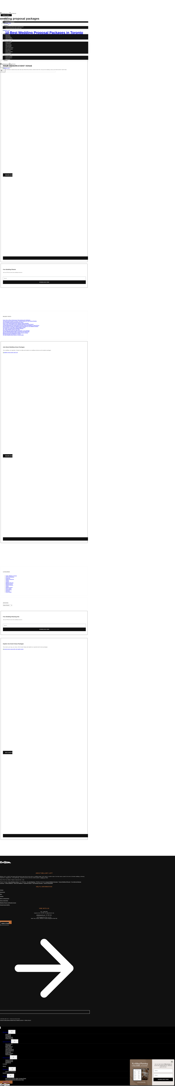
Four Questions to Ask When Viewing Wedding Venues (14, 327)
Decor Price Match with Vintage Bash (14, 26)
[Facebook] (1, 862)
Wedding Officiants (10, 582)
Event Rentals (8, 592)
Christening (8, 46)
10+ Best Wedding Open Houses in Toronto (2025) (13, 334)
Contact (6, 60)
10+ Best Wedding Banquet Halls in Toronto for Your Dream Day (16, 331)
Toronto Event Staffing (5, 904)
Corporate (8, 43)
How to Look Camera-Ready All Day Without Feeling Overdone (16, 323)
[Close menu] (0, 1028)
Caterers (7, 581)
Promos (5, 1076)
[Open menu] (2, 70)
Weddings (7, 34)
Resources (6, 1069)
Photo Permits (9, 38)
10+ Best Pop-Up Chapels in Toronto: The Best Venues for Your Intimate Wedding (20, 321)
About (5, 18)
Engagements (8, 57)
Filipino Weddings (9, 883)
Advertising (2, 892)
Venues (7, 586)
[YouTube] (9, 862)
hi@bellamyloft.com (40, 915)
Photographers (9, 589)
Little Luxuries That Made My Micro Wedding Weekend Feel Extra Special (18, 324)
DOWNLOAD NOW (44, 282)
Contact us (42, 877)
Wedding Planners (9, 585)
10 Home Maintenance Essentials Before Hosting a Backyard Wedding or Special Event (21, 325)
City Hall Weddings (31, 881)
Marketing (8, 590)
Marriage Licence (9, 583)
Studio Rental (8, 56)
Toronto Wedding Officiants (64, 881)
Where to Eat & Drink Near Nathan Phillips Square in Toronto (15, 332)
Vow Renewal (8, 37)
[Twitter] (3, 862)
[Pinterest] (7, 862)
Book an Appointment (4, 898)
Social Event (8, 42)
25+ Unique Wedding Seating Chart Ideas (11, 329)
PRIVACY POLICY (27, 1020)
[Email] (10, 862)
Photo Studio (6, 1057)
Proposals (8, 36)
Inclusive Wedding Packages (51, 881)
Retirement (8, 1054)
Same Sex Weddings (18, 883)
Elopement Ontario (28, 883)
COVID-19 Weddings (10, 576)
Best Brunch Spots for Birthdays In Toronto (12, 333)
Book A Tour (5, 65)
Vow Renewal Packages (38, 883)
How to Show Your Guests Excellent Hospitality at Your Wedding (16, 330)
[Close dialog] (172, 1061)
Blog (1, 894)
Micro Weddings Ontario (13, 881)
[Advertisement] (42, 299)
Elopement (8, 578)
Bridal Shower (9, 51)
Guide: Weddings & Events (11, 575)
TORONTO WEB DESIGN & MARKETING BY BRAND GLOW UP (12, 1020)
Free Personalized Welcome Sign (13, 28)
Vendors (7, 580)
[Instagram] (5, 862)
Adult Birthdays (9, 47)
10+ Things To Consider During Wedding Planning (13, 328)
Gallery (6, 23)
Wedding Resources (10, 579)
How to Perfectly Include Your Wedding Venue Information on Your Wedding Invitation (20, 326)
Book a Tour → (6, 15)
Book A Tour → (6, 1082)
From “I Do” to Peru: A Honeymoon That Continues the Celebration (16, 320)
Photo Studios (8, 588)
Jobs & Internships (4, 900)
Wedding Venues (9, 587)
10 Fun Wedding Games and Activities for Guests (13, 322)
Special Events (7, 1041)
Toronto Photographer (48, 883)
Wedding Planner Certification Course (8, 902)
